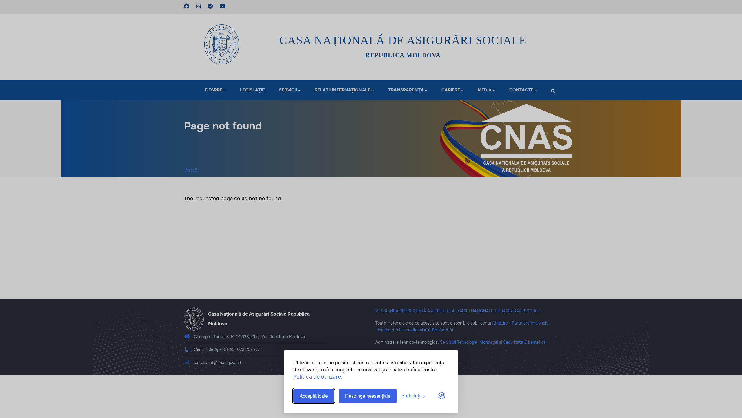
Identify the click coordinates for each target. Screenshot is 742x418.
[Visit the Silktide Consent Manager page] (442, 396)
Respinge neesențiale (367, 395)
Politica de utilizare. (318, 377)
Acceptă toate (314, 395)
